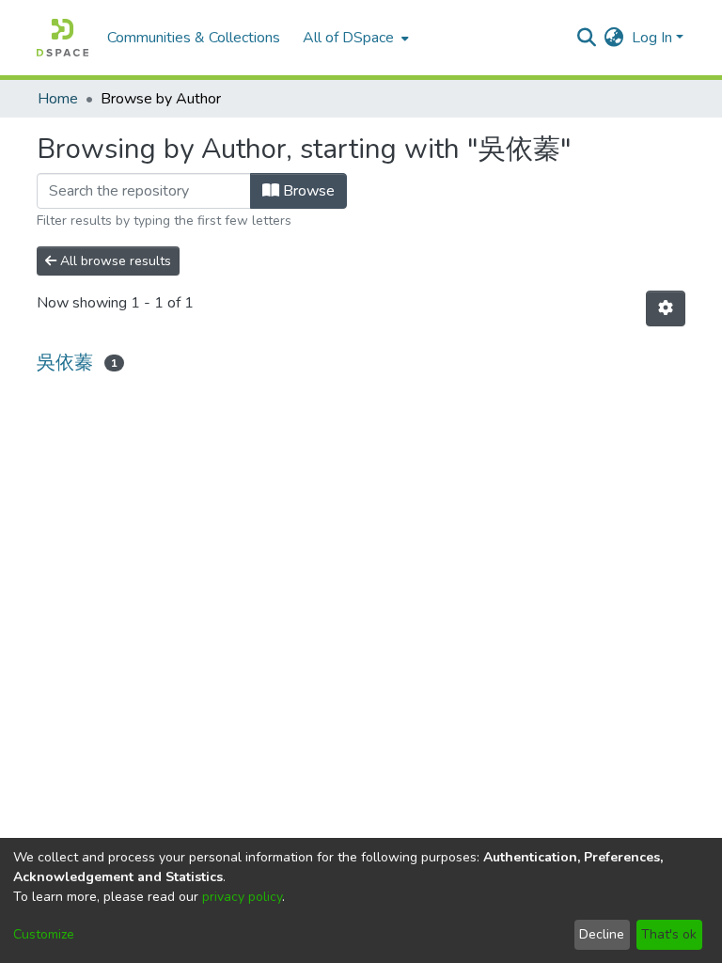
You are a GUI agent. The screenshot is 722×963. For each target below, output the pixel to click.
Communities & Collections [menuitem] (193, 37)
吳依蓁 (65, 362)
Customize (43, 934)
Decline (601, 934)
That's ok (669, 934)
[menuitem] (354, 37)
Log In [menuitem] (652, 37)
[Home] (62, 37)
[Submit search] (587, 37)
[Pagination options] (665, 308)
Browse (307, 191)
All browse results (113, 261)
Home (58, 98)
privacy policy (242, 897)
